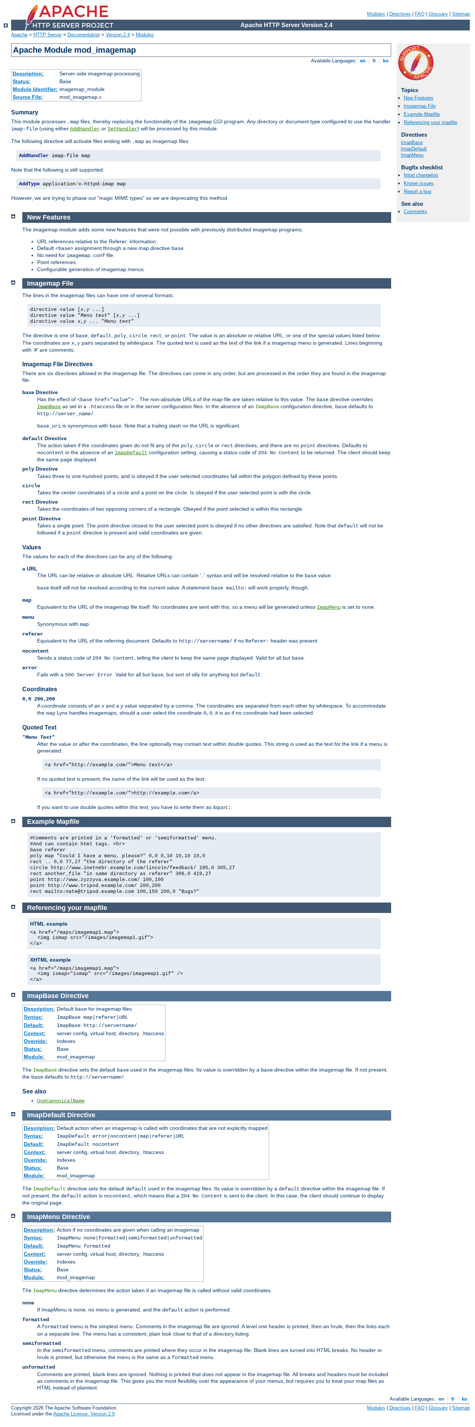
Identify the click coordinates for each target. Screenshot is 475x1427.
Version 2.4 (118, 35)
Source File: (28, 97)
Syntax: (33, 1017)
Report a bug (417, 191)
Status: (22, 81)
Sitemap (461, 14)
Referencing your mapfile (430, 122)
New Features (418, 98)
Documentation (84, 35)
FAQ (420, 14)
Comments (415, 211)
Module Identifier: (35, 89)
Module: (34, 1057)
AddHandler (85, 129)
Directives (400, 14)
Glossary (438, 14)
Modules (376, 14)
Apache (19, 35)
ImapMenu (412, 155)
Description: (28, 74)
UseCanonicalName (61, 1101)
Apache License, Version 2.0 (84, 1414)
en (362, 61)
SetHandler (122, 129)
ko (385, 61)
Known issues (419, 183)
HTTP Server (47, 35)
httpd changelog (421, 175)
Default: (34, 1025)
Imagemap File (420, 106)
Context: (35, 1033)
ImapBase (412, 142)
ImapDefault (414, 149)
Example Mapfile (422, 114)
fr (374, 61)
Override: (35, 1041)
